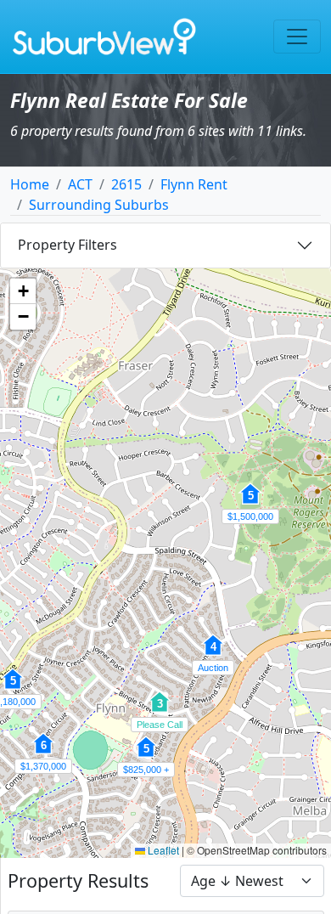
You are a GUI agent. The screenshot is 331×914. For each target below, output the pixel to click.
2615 (126, 184)
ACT (80, 184)
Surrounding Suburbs (99, 204)
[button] (213, 654)
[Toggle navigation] (297, 37)
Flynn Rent (193, 184)
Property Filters (67, 244)
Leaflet (162, 850)
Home (29, 184)
